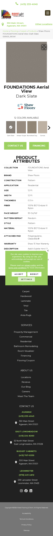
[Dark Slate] (10, 127)
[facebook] (26, 491)
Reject (34, 274)
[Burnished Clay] (32, 127)
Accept (19, 274)
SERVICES (26, 325)
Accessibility (26, 513)
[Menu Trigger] (47, 13)
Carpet (23, 31)
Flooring (14, 31)
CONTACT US (26, 406)
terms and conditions (17, 268)
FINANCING (39, 145)
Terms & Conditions (26, 519)
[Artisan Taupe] (21, 127)
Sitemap (26, 530)
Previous (4, 126)
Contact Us (15, 145)
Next (49, 126)
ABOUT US (26, 370)
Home (6, 31)
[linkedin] (31, 491)
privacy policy (30, 265)
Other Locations (43, 24)
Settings (26, 279)
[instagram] (21, 491)
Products (32, 31)
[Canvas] (42, 127)
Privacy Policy (26, 525)
